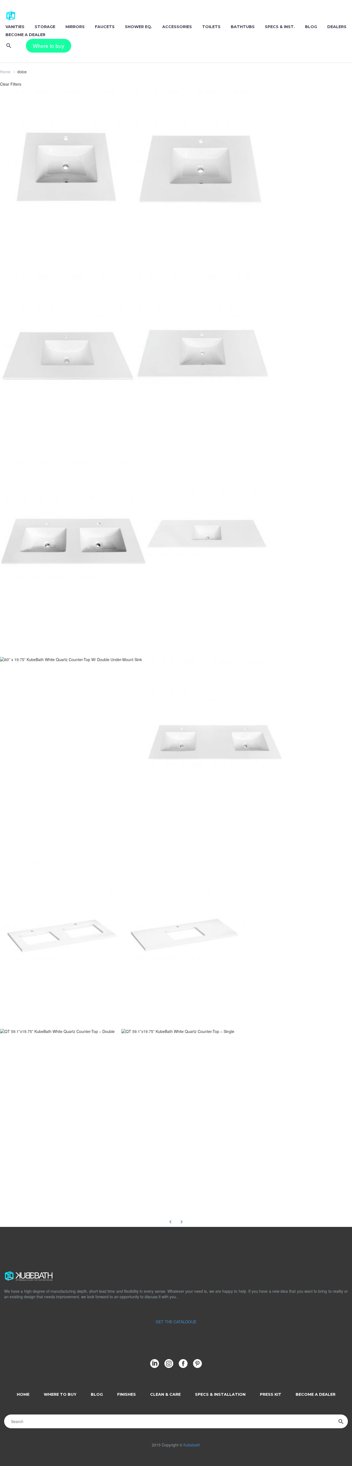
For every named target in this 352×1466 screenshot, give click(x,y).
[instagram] (168, 1363)
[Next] (181, 1222)
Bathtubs (243, 26)
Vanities (15, 26)
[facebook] (183, 1363)
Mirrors (75, 26)
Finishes (126, 1394)
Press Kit (270, 1394)
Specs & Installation (220, 1394)
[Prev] (170, 1222)
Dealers (336, 26)
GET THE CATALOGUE (176, 1321)
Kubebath (191, 1445)
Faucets (105, 26)
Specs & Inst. (280, 26)
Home (5, 71)
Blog (311, 26)
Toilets (211, 26)
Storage (45, 26)
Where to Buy (60, 1394)
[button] (9, 45)
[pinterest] (197, 1363)
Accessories (177, 26)
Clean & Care (165, 1394)
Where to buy (48, 45)
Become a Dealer (25, 34)
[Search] (341, 1421)
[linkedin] (154, 1363)
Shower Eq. (138, 26)
